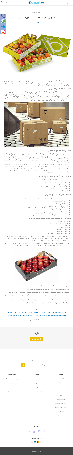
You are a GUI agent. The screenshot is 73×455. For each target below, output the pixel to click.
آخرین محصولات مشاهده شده (36, 391)
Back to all (36, 12)
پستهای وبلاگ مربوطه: (36, 309)
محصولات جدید (61, 399)
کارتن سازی (45, 240)
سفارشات (36, 383)
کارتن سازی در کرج (43, 99)
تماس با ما (61, 383)
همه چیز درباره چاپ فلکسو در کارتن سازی (57, 315)
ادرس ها (36, 387)
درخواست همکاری (12, 391)
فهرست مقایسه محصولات (12, 378)
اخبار (60, 391)
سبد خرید (12, 383)
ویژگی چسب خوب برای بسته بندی (27, 315)
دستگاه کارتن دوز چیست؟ (41, 315)
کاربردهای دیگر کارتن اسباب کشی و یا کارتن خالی (17, 312)
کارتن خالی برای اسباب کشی (13, 315)
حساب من (36, 378)
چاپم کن (40, 85)
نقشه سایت (61, 378)
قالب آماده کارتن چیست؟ (60, 312)
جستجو (61, 387)
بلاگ (61, 395)
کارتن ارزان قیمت (51, 312)
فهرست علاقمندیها (12, 387)
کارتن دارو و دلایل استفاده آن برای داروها (38, 312)
